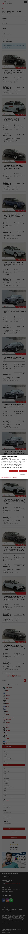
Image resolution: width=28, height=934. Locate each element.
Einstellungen (23, 474)
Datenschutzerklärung (6, 477)
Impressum (14, 477)
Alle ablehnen (23, 471)
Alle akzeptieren (13, 471)
